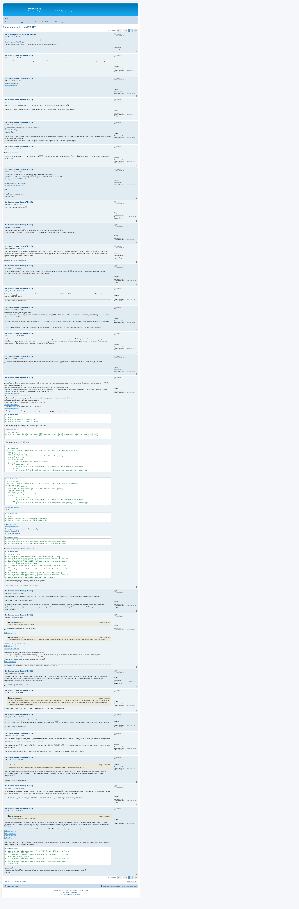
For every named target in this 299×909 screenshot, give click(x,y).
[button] (118, 30)
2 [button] (123, 30)
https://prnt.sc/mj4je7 (11, 393)
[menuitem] (6, 18)
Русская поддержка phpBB (70, 892)
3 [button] (126, 30)
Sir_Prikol (13, 698)
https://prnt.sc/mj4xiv (11, 409)
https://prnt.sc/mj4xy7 (11, 404)
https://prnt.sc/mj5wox (12, 648)
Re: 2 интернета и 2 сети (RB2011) (20, 34)
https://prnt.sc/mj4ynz (11, 527)
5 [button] (131, 30)
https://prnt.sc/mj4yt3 (11, 531)
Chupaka (13, 622)
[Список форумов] (16, 9)
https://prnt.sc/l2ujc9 (11, 130)
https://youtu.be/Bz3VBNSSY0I (15, 179)
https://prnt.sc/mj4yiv (11, 507)
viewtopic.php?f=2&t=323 (13, 657)
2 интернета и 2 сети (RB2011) (19, 27)
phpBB (67, 890)
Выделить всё (13, 415)
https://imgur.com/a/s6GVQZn (14, 42)
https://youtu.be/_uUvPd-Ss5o (14, 185)
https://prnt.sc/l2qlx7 (11, 86)
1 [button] (121, 30)
